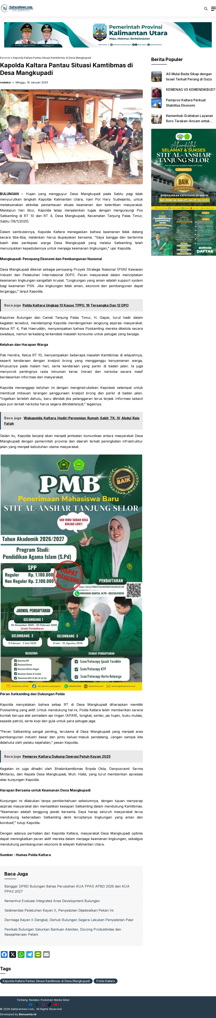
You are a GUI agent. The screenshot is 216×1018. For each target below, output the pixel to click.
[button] (206, 8)
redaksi (5, 82)
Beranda (5, 57)
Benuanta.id (27, 1014)
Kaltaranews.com (22, 1009)
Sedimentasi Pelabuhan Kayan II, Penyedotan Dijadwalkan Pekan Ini (58, 910)
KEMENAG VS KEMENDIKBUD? (190, 89)
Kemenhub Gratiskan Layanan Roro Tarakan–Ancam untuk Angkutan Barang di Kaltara (189, 121)
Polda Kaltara (105, 981)
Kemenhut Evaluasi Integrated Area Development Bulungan (52, 901)
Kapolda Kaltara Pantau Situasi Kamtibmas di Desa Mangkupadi (46, 981)
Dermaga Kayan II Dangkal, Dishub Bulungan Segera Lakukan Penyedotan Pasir (69, 920)
